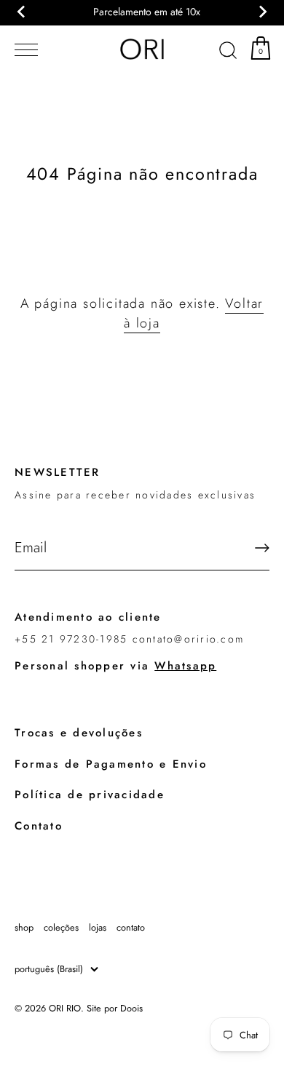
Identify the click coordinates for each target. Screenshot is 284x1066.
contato (131, 927)
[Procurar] (228, 52)
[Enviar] (262, 548)
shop (24, 927)
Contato (39, 826)
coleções (61, 927)
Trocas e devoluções (79, 733)
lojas (97, 927)
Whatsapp (185, 666)
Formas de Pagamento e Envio (111, 764)
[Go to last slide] (22, 12)
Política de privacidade (90, 795)
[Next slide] (262, 12)
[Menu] (23, 50)
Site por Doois (115, 1008)
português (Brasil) (49, 969)
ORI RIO (65, 1008)
